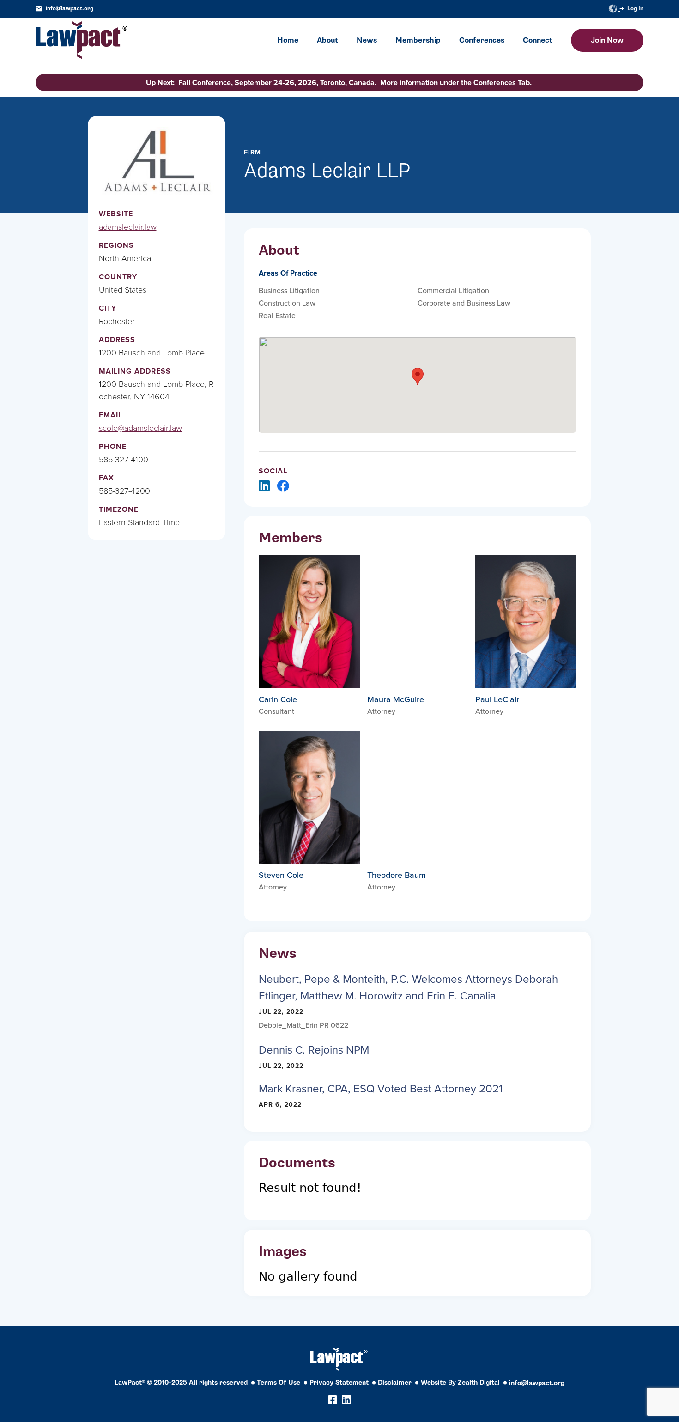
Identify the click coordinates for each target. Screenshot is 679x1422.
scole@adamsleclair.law (140, 428)
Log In (635, 8)
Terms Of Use (278, 1382)
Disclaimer (395, 1382)
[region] (586, 1359)
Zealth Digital (479, 1382)
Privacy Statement (339, 1382)
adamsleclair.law (128, 227)
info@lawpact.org (69, 8)
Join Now (607, 40)
